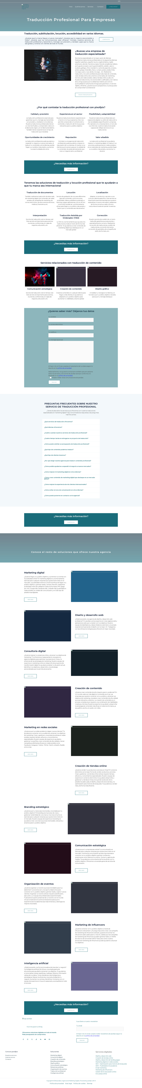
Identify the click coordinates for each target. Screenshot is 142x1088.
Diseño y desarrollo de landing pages (108, 1060)
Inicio (70, 6)
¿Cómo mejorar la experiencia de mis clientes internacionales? (65, 484)
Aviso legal (68, 1083)
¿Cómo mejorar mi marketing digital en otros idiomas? (62, 472)
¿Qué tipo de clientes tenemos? (55, 455)
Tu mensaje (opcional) (55, 340)
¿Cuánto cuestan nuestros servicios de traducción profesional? (65, 433)
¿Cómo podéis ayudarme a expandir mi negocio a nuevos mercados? (67, 466)
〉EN (119, 1)
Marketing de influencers (90, 924)
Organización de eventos (39, 883)
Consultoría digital (35, 651)
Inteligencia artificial (36, 963)
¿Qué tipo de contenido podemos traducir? (59, 449)
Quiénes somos (80, 6)
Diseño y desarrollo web (89, 615)
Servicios (90, 6)
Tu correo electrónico (55, 324)
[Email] (49, 1039)
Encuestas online (101, 1074)
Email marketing (101, 1068)
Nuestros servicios (11, 1055)
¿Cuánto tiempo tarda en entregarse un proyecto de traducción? (66, 438)
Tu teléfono (52, 332)
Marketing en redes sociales (40, 727)
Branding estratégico (36, 807)
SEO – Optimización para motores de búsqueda (111, 1064)
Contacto (100, 6)
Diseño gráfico (102, 289)
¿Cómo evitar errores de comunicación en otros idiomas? (63, 490)
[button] (71, 421)
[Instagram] (27, 1039)
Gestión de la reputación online (106, 1072)
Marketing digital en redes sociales (107, 1062)
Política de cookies (79, 1083)
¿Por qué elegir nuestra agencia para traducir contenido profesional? (67, 461)
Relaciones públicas (56, 1067)
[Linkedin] (40, 1039)
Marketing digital (34, 572)
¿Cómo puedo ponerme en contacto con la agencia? (62, 495)
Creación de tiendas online (91, 765)
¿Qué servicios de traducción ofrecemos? (58, 421)
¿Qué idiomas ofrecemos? (53, 427)
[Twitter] (32, 1039)
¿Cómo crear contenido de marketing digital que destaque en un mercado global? (69, 478)
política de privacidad (64, 368)
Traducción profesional (58, 1071)
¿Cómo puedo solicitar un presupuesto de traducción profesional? (66, 444)
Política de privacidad (57, 1083)
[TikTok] (36, 1039)
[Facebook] (23, 1039)
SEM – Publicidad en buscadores (106, 1066)
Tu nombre (52, 317)
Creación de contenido (71, 289)
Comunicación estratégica (39, 289)
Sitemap (89, 1083)
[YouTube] (45, 1039)
